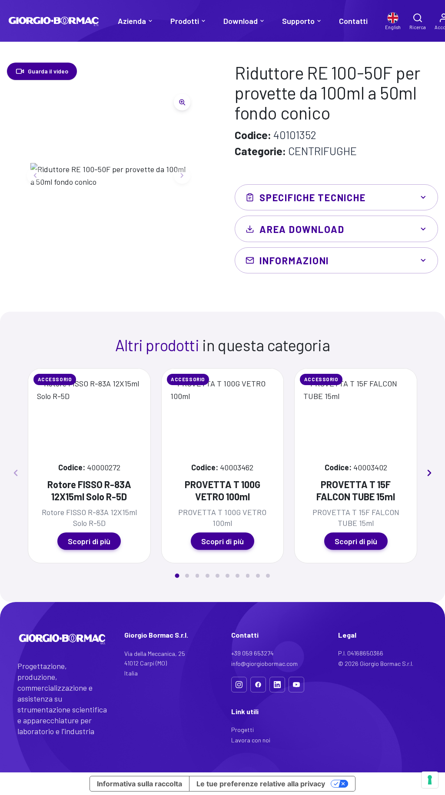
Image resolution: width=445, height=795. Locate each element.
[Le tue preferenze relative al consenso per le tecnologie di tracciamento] (430, 780)
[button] (177, 575)
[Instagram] (239, 684)
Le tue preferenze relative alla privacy (260, 783)
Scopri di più (89, 541)
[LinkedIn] (277, 684)
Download (240, 21)
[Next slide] (182, 175)
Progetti (242, 729)
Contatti (353, 21)
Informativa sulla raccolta (139, 783)
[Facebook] (258, 684)
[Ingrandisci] (182, 102)
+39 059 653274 (252, 653)
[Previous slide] (35, 175)
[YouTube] (296, 684)
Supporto (298, 21)
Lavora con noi (250, 740)
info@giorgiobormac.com (264, 663)
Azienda (132, 21)
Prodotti (184, 21)
